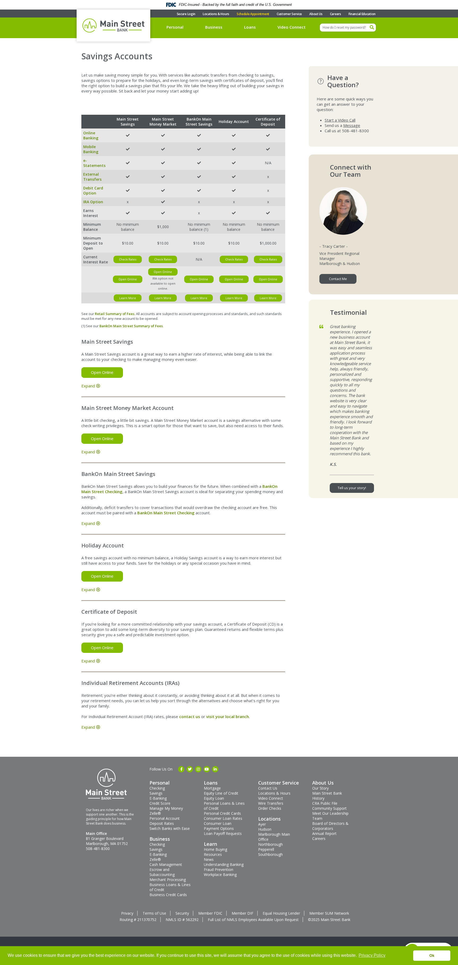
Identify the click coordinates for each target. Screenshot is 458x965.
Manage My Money (166, 808)
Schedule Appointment (253, 14)
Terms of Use (154, 913)
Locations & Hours (216, 14)
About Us (316, 14)
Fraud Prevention (218, 869)
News (209, 859)
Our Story (320, 788)
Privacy (127, 913)
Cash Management (165, 864)
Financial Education (362, 14)
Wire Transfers (270, 803)
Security (182, 913)
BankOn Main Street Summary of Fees (131, 326)
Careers (335, 14)
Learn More (127, 298)
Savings (155, 793)
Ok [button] (431, 955)
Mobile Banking (90, 149)
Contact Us (267, 788)
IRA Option (93, 201)
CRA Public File (324, 803)
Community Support (329, 808)
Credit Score (159, 803)
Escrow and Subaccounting (162, 872)
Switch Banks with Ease (169, 828)
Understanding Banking (224, 864)
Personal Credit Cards (222, 813)
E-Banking (158, 798)
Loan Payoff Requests (223, 833)
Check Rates (127, 259)
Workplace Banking (220, 874)
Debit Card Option (93, 190)
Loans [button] (250, 27)
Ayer (262, 824)
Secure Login (186, 14)
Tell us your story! (352, 487)
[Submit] (372, 28)
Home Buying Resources (215, 852)
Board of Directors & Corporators (330, 826)
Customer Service (289, 14)
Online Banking (90, 135)
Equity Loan (214, 798)
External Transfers (92, 177)
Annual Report (324, 833)
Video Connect (292, 27)
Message (351, 125)
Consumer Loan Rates (223, 818)
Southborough (270, 854)
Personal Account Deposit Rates (164, 821)
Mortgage (212, 788)
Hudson (264, 829)
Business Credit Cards (168, 894)
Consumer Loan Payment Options (219, 826)
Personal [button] (174, 27)
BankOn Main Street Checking (166, 512)
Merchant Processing (167, 879)
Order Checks (269, 808)
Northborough (270, 844)
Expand (88, 385)
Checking (157, 788)
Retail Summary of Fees (114, 313)
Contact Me (338, 278)
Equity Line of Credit (221, 793)
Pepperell (266, 849)
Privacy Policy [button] (372, 955)
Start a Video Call (340, 120)
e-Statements (94, 163)
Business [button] (213, 27)
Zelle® (155, 813)
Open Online (127, 279)
